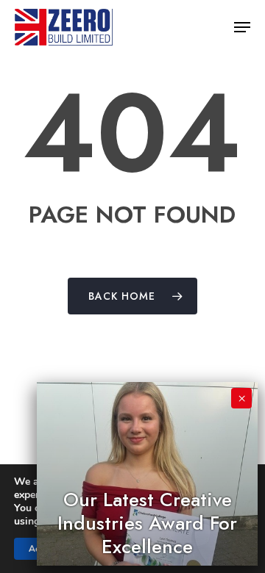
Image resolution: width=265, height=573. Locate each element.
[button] (242, 27)
